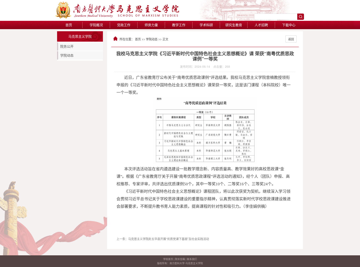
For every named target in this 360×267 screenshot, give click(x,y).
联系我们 (192, 259)
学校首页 (168, 259)
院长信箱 (180, 259)
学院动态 (67, 55)
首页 (68, 24)
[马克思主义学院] (117, 17)
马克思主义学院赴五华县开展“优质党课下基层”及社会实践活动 (168, 239)
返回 (291, 39)
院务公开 (67, 46)
